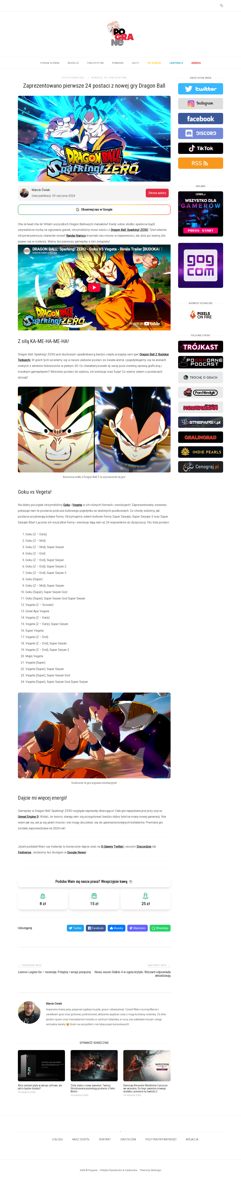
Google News (76, 852)
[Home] (120, 50)
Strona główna (49, 63)
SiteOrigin (156, 1170)
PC (105, 77)
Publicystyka (95, 63)
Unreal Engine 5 (28, 816)
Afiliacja (192, 1139)
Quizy (135, 63)
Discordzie (144, 846)
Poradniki (118, 63)
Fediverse (24, 852)
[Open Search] (221, 5)
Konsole (97, 77)
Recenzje (73, 63)
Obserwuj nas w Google (96, 209)
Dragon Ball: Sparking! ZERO (129, 230)
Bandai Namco (76, 235)
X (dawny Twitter (112, 846)
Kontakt (105, 1139)
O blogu (57, 1139)
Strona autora (157, 193)
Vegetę (77, 505)
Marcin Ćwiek (54, 1003)
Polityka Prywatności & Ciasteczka (118, 1170)
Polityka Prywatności (161, 1139)
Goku (66, 505)
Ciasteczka (128, 1139)
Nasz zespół (81, 1139)
